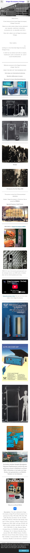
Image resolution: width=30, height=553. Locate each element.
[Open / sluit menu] (28, 1)
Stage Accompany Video (9, 296)
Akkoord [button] (24, 550)
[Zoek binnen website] (2, 1)
